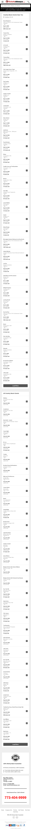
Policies (15, 810)
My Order (27, 810)
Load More (15, 385)
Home (2, 810)
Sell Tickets (21, 810)
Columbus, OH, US (8, 17)
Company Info (8, 810)
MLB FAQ (15, 811)
